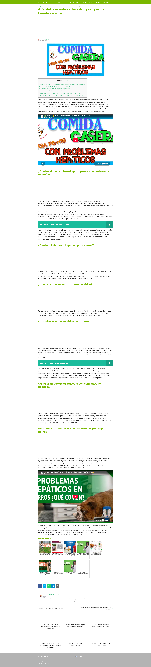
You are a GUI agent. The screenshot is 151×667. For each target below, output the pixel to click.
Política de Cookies (43, 663)
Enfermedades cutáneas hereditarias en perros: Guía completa (96, 608)
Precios (71, 2)
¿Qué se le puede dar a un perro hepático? (54, 89)
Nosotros (97, 2)
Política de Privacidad (44, 659)
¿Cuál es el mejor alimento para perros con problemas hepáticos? (62, 84)
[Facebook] (40, 586)
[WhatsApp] (49, 586)
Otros (90, 2)
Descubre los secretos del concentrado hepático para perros (61, 95)
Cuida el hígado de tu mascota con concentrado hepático (60, 93)
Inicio (58, 2)
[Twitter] (44, 586)
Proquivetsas (43, 2)
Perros (65, 2)
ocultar (67, 80)
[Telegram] (53, 586)
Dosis (84, 2)
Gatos (78, 2)
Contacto (106, 2)
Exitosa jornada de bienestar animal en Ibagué (53, 608)
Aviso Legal (41, 661)
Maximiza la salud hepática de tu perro (53, 91)
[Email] (57, 586)
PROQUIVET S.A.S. (46, 39)
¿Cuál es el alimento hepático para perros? (54, 86)
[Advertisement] (75, 27)
